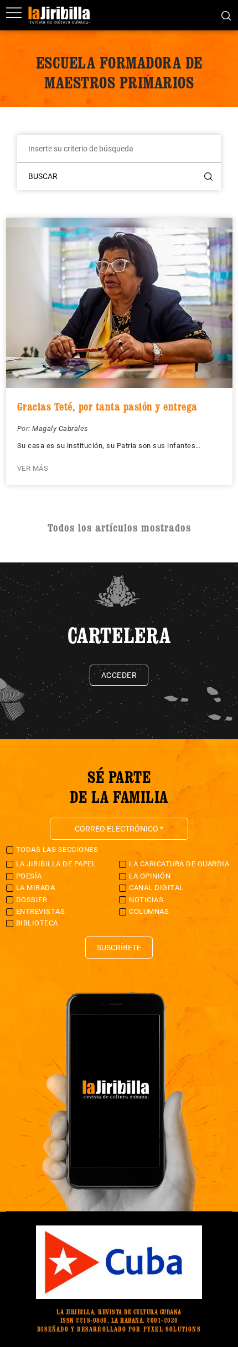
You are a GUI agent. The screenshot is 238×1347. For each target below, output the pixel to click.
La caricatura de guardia (179, 864)
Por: (25, 428)
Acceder (119, 675)
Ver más (33, 468)
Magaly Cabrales (60, 428)
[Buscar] (226, 14)
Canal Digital (156, 887)
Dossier (32, 900)
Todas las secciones (57, 849)
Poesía (29, 876)
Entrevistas (40, 911)
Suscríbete (119, 947)
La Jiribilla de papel (56, 864)
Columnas (149, 911)
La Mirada (35, 887)
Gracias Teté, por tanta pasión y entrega (107, 406)
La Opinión (149, 876)
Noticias (146, 900)
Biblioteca (37, 923)
